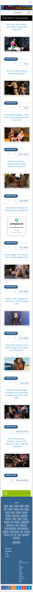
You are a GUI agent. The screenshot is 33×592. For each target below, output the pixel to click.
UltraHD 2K (25, 535)
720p (5, 509)
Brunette (25, 512)
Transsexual (19, 431)
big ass (27, 509)
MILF (16, 525)
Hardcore (6, 522)
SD (15, 535)
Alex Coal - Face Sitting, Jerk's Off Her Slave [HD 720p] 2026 (16, 27)
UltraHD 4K (16, 538)
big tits (7, 512)
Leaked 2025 (24, 522)
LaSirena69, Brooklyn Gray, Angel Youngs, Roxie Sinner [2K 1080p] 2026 (16, 347)
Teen (19, 535)
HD (12, 522)
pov (12, 535)
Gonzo (25, 519)
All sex (10, 509)
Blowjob (18, 512)
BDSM (26, 201)
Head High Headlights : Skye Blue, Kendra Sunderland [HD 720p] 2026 (16, 117)
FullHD (19, 519)
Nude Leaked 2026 (22, 528)
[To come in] (7, 2)
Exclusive (8, 519)
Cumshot (8, 515)
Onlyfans (5, 531)
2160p (27, 506)
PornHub (27, 531)
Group (26, 154)
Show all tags (16, 542)
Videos (21, 154)
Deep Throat (15, 515)
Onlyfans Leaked (14, 531)
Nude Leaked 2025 (10, 528)
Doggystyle (24, 515)
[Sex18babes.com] (2, 2)
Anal (26, 383)
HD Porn (17, 522)
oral (22, 531)
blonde (13, 512)
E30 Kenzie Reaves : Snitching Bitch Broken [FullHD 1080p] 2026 (16, 164)
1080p (6, 506)
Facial (14, 519)
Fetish (26, 64)
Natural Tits (23, 525)
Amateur (16, 509)
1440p (16, 506)
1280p (11, 506)
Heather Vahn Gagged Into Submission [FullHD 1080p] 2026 (16, 301)
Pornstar (6, 535)
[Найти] (29, 12)
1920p (21, 506)
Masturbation (10, 525)
